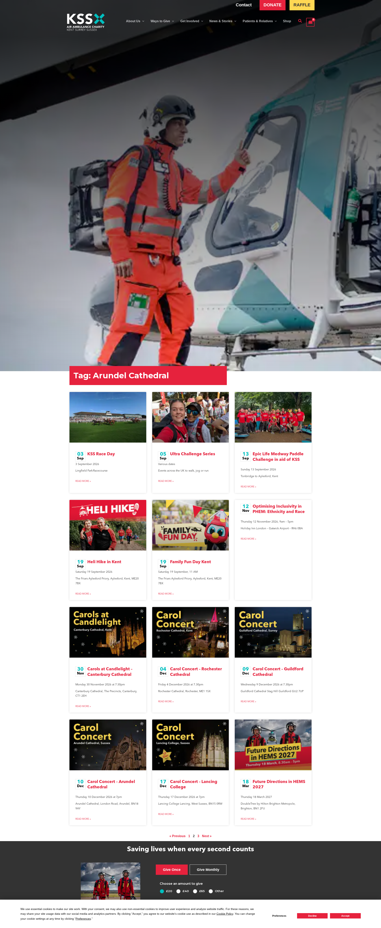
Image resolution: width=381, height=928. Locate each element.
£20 (169, 891)
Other (219, 891)
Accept (345, 916)
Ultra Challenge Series (192, 454)
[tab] (172, 870)
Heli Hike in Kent (104, 562)
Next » (207, 836)
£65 (202, 891)
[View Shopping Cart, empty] (310, 22)
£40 (186, 891)
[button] (142, 21)
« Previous (177, 836)
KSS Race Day (101, 454)
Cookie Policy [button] (224, 913)
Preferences (279, 916)
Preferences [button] (83, 918)
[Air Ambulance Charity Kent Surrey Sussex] (85, 22)
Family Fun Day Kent (190, 562)
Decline (312, 916)
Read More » (83, 481)
